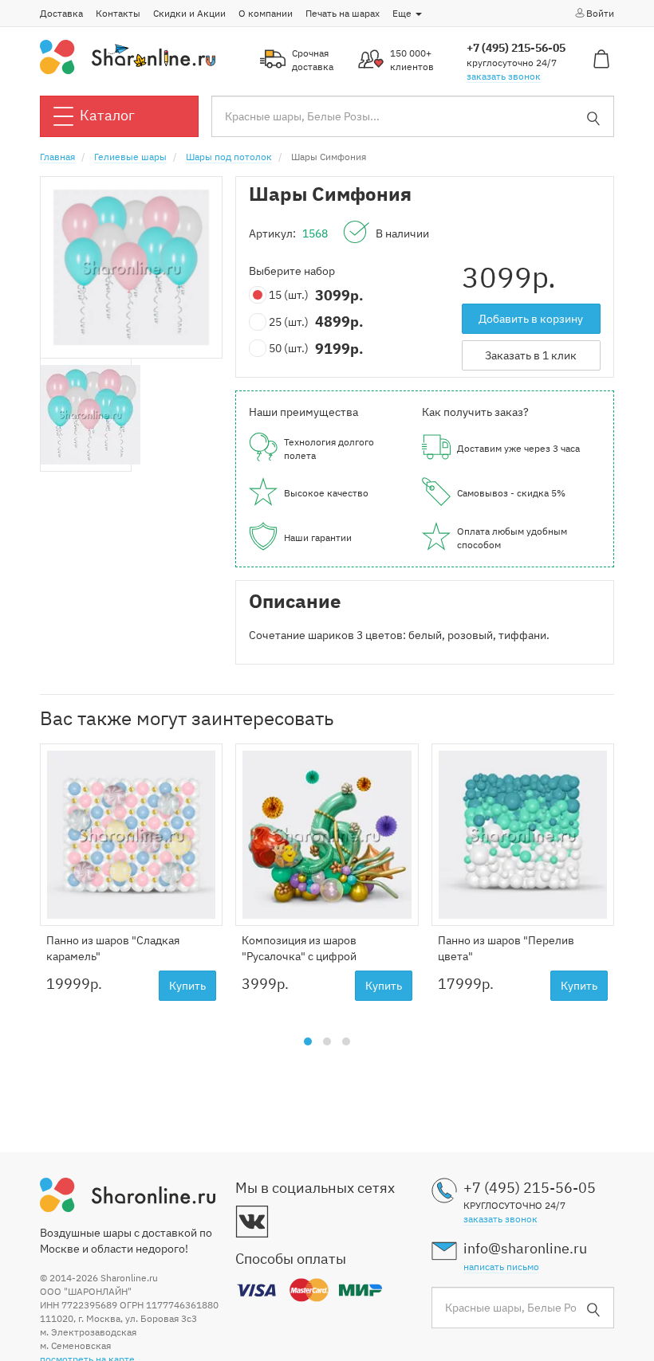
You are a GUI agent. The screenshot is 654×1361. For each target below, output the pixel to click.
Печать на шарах (342, 13)
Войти (600, 13)
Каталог (107, 115)
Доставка (61, 13)
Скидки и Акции (189, 13)
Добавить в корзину (531, 319)
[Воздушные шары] (127, 56)
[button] (307, 1041)
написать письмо (501, 1267)
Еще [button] (403, 13)
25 (289, 322)
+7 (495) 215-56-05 (516, 48)
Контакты (118, 13)
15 (289, 295)
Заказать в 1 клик (531, 355)
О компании (265, 13)
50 (289, 348)
